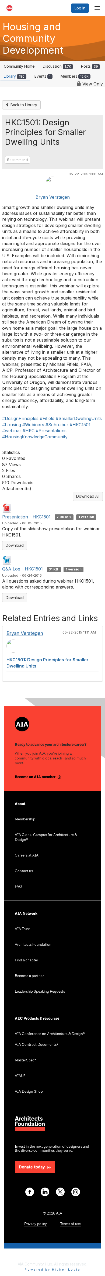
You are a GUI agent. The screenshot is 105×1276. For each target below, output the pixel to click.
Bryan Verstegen (53, 197)
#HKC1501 (80, 424)
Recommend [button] (17, 160)
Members (75, 76)
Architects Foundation (33, 945)
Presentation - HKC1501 (26, 517)
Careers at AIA (26, 856)
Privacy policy (35, 1224)
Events (42, 76)
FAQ (18, 887)
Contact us (24, 871)
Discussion (57, 66)
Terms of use (70, 1224)
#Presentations (51, 430)
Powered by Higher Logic (52, 1269)
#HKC (28, 430)
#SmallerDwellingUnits (79, 418)
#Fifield (47, 418)
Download (15, 545)
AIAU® (20, 1076)
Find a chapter (26, 960)
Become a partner (29, 976)
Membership (25, 819)
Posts (89, 66)
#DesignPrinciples (20, 418)
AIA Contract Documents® (36, 1045)
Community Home (19, 66)
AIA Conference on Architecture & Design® (50, 1034)
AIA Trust (22, 929)
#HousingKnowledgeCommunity (35, 436)
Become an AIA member (35, 777)
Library (14, 76)
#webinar (11, 430)
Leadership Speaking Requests (40, 992)
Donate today (32, 1167)
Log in (80, 8)
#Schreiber (57, 424)
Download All (87, 496)
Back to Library (23, 104)
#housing (11, 424)
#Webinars (33, 424)
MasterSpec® (25, 1060)
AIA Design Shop (29, 1092)
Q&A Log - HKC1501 (22, 569)
